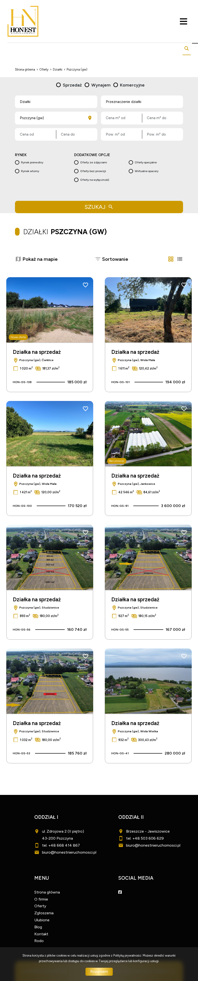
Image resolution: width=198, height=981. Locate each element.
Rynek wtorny (30, 171)
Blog (38, 927)
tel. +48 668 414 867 (61, 845)
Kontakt (41, 934)
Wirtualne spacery (146, 171)
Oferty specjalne (146, 162)
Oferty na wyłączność (94, 180)
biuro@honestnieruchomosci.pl (69, 852)
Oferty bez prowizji (93, 171)
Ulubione (42, 920)
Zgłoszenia (44, 913)
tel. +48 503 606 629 (145, 838)
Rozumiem (99, 971)
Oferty (40, 906)
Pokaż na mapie (40, 259)
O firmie (41, 899)
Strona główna (47, 892)
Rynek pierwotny (32, 162)
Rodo (39, 940)
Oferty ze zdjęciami (93, 162)
